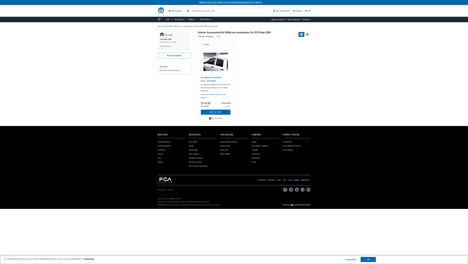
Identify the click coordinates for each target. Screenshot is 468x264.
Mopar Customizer (278, 20)
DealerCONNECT (225, 154)
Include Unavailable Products (171, 70)
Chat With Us (161, 150)
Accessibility (255, 158)
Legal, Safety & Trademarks (260, 146)
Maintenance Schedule (196, 158)
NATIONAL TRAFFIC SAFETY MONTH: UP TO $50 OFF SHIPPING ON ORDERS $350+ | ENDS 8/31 (231, 2)
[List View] (307, 34)
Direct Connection (294, 20)
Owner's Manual (194, 154)
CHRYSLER (271, 180)
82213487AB (211, 81)
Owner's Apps (193, 150)
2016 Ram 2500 (167, 26)
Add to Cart (216, 112)
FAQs (159, 158)
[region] (234, 259)
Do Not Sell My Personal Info (292, 146)
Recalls (191, 146)
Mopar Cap (224, 150)
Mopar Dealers (225, 146)
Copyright (255, 150)
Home (159, 26)
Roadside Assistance (164, 142)
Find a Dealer (193, 142)
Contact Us (306, 20)
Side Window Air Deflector (211, 77)
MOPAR (296, 180)
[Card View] (301, 34)
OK (368, 259)
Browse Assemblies (174, 56)
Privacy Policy (287, 142)
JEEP (290, 180)
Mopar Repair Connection (228, 142)
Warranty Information (195, 162)
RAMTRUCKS (305, 180)
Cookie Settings (288, 150)
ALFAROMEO (262, 180)
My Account (297, 11)
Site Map (160, 162)
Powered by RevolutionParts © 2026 (296, 205)
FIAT (284, 180)
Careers (254, 142)
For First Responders (164, 146)
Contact (254, 162)
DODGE (279, 180)
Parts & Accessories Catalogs (198, 166)
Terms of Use (256, 154)
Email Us (160, 154)
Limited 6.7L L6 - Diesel (180, 26)
